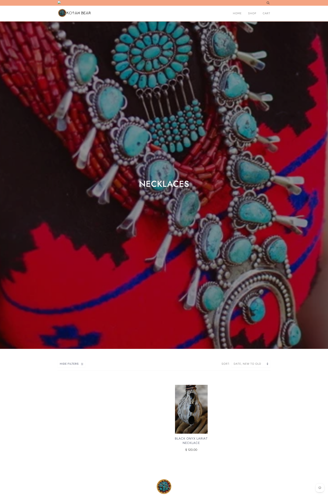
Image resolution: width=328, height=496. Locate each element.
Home (237, 13)
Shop (252, 13)
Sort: (226, 363)
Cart (266, 13)
